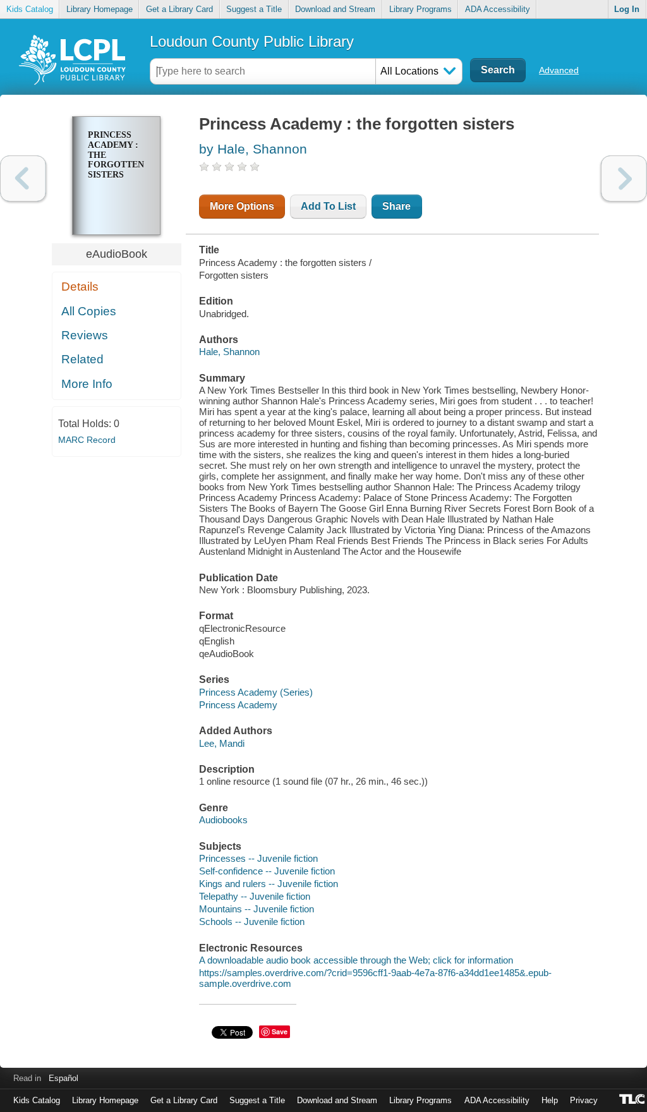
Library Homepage (99, 9)
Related (82, 359)
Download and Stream (335, 9)
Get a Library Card (179, 9)
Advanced (559, 70)
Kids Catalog (29, 9)
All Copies (88, 311)
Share (396, 206)
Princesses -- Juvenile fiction (258, 858)
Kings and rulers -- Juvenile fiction (268, 883)
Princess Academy (238, 704)
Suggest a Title (254, 9)
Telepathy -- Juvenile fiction (254, 896)
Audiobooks (223, 819)
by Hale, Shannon (253, 149)
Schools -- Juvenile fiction (252, 921)
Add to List (328, 206)
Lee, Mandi (222, 743)
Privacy (584, 1100)
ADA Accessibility (497, 9)
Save (279, 1031)
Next (624, 178)
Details (80, 286)
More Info (86, 383)
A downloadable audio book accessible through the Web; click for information (356, 960)
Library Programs (420, 9)
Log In (626, 9)
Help (549, 1100)
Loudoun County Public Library (252, 41)
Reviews (84, 335)
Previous (23, 178)
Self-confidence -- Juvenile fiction (267, 871)
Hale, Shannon (229, 351)
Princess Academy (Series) (256, 692)
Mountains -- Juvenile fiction (256, 909)
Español (63, 1078)
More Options (242, 206)
